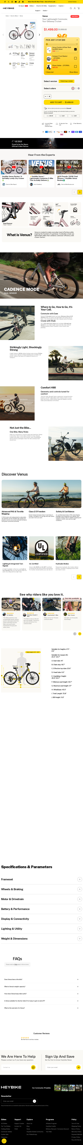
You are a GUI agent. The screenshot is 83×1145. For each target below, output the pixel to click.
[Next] (39, 35)
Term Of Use (75, 1123)
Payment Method (76, 1134)
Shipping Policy (76, 1126)
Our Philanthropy (32, 1134)
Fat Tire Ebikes (5, 1126)
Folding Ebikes (5, 1129)
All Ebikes (4, 1123)
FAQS (16, 1129)
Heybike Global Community (35, 1131)
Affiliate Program (51, 1123)
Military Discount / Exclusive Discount (57, 1129)
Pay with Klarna (76, 1140)
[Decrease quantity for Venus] (45, 96)
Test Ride (49, 1131)
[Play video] (14, 167)
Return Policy (75, 1129)
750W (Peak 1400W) (66, 81)
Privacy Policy (75, 1137)
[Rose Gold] (73, 88)
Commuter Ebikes (6, 1131)
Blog (28, 1126)
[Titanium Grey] (79, 88)
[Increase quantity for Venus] (50, 96)
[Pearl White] (76, 88)
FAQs (15, 964)
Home (7, 16)
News (28, 1129)
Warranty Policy (76, 1131)
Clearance (4, 1137)
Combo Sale (4, 1134)
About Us (29, 1123)
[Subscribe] (78, 1067)
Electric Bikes (14, 16)
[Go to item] (10, 46)
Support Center (19, 1123)
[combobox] (73, 2)
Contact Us (17, 1126)
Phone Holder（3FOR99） (61, 65)
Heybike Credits (51, 1126)
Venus (21, 16)
